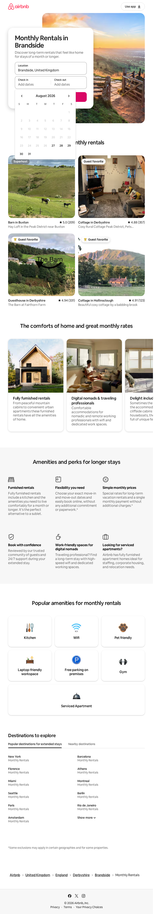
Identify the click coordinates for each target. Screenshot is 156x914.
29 (69, 145)
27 (53, 145)
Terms (68, 907)
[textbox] (33, 84)
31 (29, 154)
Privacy (55, 907)
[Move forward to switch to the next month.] (68, 96)
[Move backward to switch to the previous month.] (22, 96)
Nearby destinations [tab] (81, 744)
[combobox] (50, 70)
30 (21, 154)
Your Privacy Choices (89, 907)
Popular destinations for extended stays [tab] (35, 744)
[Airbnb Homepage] (18, 6)
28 (61, 145)
